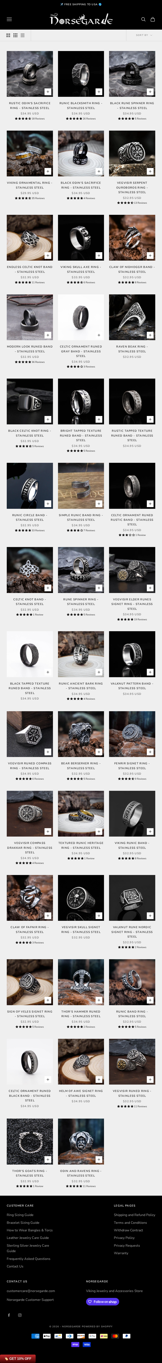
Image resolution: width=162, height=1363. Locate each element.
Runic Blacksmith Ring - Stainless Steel (81, 105)
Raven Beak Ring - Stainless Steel (132, 349)
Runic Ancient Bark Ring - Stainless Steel (81, 686)
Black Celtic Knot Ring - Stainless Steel (29, 433)
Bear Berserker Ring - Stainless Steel (81, 766)
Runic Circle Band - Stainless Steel (29, 517)
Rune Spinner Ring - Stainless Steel (81, 602)
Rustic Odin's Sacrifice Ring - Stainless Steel (30, 105)
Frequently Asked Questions (28, 1259)
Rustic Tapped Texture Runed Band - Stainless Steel (132, 435)
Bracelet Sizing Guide (23, 1222)
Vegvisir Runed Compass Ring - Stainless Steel (29, 766)
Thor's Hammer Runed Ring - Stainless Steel (81, 1014)
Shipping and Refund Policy (134, 1215)
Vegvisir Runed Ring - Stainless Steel (132, 1093)
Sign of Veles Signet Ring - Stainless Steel (30, 1014)
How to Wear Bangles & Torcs (30, 1230)
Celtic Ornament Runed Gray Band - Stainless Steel (81, 351)
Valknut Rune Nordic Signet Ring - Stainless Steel (132, 932)
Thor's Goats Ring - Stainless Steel (29, 1173)
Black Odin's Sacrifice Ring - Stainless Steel (81, 185)
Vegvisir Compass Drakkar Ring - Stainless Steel (29, 847)
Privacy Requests (127, 1245)
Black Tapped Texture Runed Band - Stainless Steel (30, 688)
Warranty (121, 1253)
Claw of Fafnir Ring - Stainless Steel (30, 929)
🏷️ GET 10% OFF (17, 1358)
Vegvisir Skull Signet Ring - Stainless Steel (81, 929)
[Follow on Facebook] (9, 1315)
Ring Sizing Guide (20, 1215)
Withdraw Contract (128, 1230)
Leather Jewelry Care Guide (28, 1238)
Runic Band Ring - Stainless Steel (132, 1014)
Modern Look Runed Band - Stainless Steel (30, 349)
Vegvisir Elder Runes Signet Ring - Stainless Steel (132, 604)
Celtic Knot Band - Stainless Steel (29, 602)
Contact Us (15, 1266)
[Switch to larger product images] (8, 35)
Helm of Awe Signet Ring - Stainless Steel (81, 1093)
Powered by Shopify (97, 1326)
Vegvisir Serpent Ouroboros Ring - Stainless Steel (132, 187)
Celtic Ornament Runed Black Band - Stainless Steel (30, 1095)
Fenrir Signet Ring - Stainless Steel (132, 766)
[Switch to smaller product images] (15, 35)
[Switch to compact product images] (22, 35)
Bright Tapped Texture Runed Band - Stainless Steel (81, 435)
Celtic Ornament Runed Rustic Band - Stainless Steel (132, 520)
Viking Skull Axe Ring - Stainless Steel (81, 269)
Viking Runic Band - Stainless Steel (132, 845)
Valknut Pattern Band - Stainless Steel (132, 686)
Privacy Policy (124, 1238)
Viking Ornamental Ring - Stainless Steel (30, 185)
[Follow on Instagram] (20, 1315)
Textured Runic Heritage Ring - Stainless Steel (81, 845)
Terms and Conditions (130, 1222)
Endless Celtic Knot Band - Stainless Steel (30, 269)
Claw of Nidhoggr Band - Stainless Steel (132, 269)
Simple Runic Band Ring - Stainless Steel (81, 517)
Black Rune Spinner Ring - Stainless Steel (132, 105)
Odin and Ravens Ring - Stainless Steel (81, 1173)
